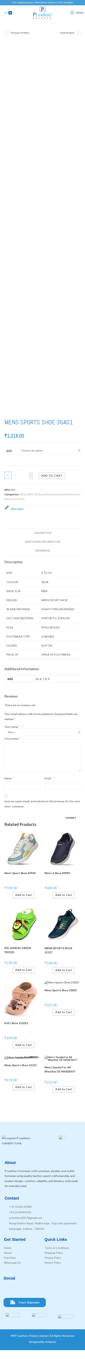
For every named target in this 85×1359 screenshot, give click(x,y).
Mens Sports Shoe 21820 (60, 990)
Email (48, 778)
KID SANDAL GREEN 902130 (17, 950)
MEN (22, 494)
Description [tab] (42, 533)
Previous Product (20, 32)
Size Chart (17, 508)
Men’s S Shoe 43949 (57, 873)
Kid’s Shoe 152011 (16, 1023)
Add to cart (51, 475)
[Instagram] (19, 1289)
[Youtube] (30, 1289)
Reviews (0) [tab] (42, 550)
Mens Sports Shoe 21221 (20, 1065)
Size (9, 450)
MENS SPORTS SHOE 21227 (58, 950)
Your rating (12, 726)
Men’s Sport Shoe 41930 (20, 873)
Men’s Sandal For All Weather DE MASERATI (59, 1069)
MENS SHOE (33, 494)
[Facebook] (8, 1289)
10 (37, 679)
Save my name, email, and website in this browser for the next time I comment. (42, 804)
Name (9, 778)
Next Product (67, 32)
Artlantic (50, 1341)
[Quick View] (11, 894)
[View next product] (78, 33)
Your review (12, 738)
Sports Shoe (18, 498)
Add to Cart (23, 894)
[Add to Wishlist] (31, 475)
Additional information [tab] (42, 541)
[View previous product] (7, 33)
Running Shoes (50, 494)
